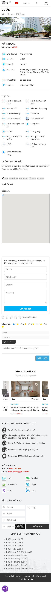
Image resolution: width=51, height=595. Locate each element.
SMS (9, 478)
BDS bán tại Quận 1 (14, 542)
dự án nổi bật (13, 178)
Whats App (12, 484)
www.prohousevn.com (23, 576)
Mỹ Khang (20, 14)
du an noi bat (23, 178)
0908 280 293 (15, 468)
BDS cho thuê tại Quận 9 (16, 565)
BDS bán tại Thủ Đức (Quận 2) (19, 552)
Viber (9, 490)
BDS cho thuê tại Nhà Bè (16, 555)
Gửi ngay (37, 526)
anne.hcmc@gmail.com (18, 471)
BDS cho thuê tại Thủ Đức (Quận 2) (21, 568)
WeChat (34, 478)
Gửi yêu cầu (26, 308)
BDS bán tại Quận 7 (14, 545)
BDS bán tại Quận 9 (14, 549)
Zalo (33, 490)
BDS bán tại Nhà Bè (14, 539)
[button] (4, 392)
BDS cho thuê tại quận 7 (16, 562)
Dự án (6, 9)
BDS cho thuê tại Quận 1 (16, 558)
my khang (40, 178)
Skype (33, 484)
